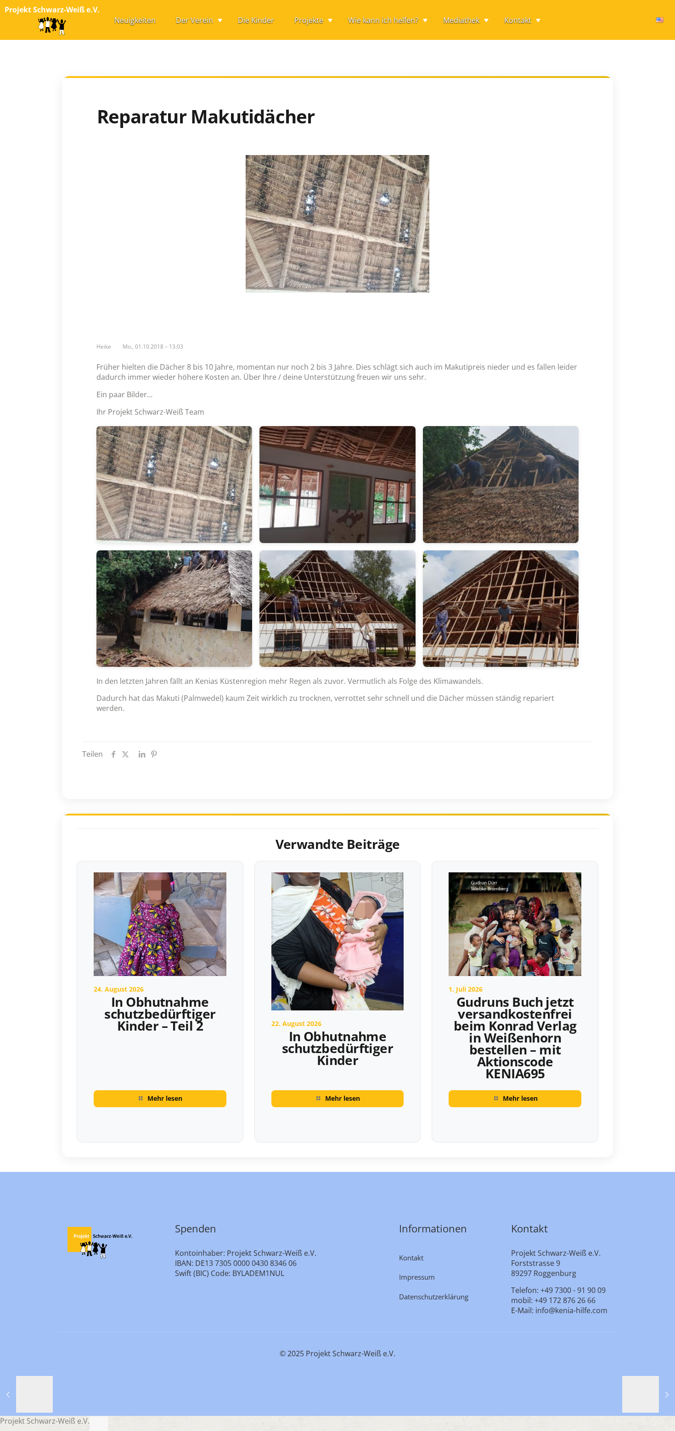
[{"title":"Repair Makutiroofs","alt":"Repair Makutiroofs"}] (174, 484)
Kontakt (411, 1257)
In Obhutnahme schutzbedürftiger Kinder (337, 1048)
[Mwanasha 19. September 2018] (26, 1394)
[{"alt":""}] (337, 484)
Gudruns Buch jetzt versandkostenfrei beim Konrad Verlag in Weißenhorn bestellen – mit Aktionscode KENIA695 (515, 1037)
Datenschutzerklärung (433, 1296)
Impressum (417, 1276)
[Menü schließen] (99, 1423)
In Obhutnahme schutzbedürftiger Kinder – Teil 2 (159, 1013)
